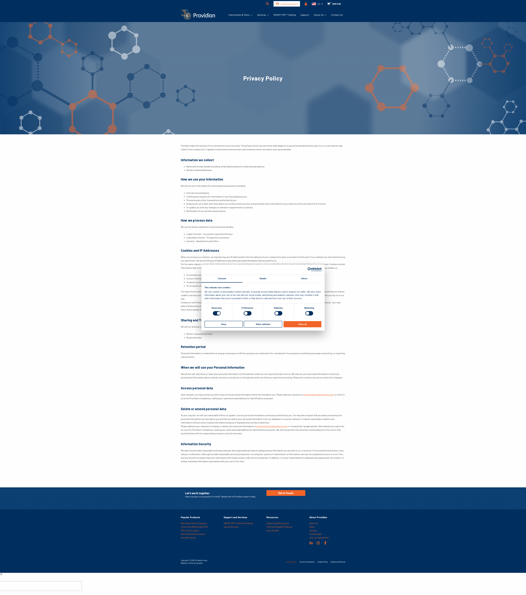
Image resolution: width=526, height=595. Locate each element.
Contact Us (337, 14)
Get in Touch (285, 493)
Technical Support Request (279, 526)
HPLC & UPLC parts (190, 530)
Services (261, 14)
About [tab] (304, 278)
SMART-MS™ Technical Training (238, 523)
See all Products (188, 537)
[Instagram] (318, 543)
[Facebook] (325, 543)
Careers (313, 530)
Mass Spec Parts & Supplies (194, 523)
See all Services (231, 526)
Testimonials (315, 534)
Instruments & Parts (238, 14)
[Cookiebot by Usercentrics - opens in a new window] (310, 269)
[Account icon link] (305, 3)
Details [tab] (263, 278)
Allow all (302, 324)
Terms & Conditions (307, 562)
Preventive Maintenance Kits (194, 526)
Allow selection (263, 324)
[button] (267, 4)
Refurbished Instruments (193, 534)
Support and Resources (277, 523)
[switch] (247, 313)
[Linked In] (311, 543)
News (312, 526)
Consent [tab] (222, 278)
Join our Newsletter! (319, 537)
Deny (223, 324)
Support (305, 14)
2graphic (199, 563)
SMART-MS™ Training (285, 14)
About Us (318, 14)
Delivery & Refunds (338, 562)
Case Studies (272, 530)
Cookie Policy (323, 562)
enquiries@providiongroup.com (318, 394)
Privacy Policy (291, 562)
